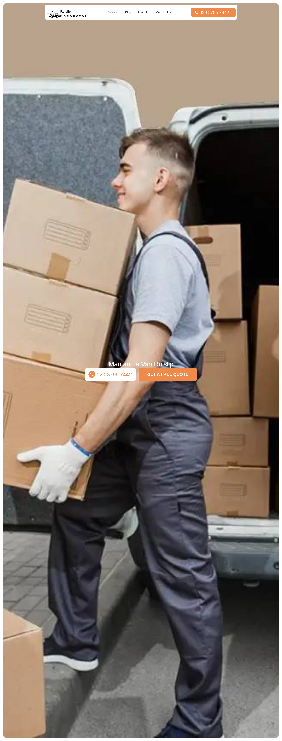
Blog (128, 12)
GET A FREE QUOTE (167, 374)
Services (113, 12)
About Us (144, 12)
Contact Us (163, 12)
